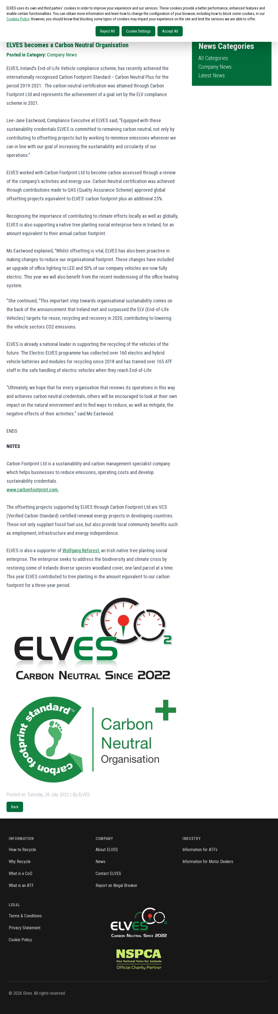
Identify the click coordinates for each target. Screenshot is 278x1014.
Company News (215, 67)
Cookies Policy (18, 19)
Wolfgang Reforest (80, 550)
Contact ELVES (108, 873)
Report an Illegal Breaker (116, 885)
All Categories (213, 58)
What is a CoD (20, 873)
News (100, 861)
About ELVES (107, 849)
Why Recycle (20, 861)
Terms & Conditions (25, 915)
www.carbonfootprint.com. (33, 489)
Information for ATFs (199, 849)
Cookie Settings (138, 31)
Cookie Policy (20, 939)
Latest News (211, 75)
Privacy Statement (24, 927)
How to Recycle (22, 849)
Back (14, 807)
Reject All (107, 31)
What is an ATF (21, 885)
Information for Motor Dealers (207, 861)
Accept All (170, 31)
